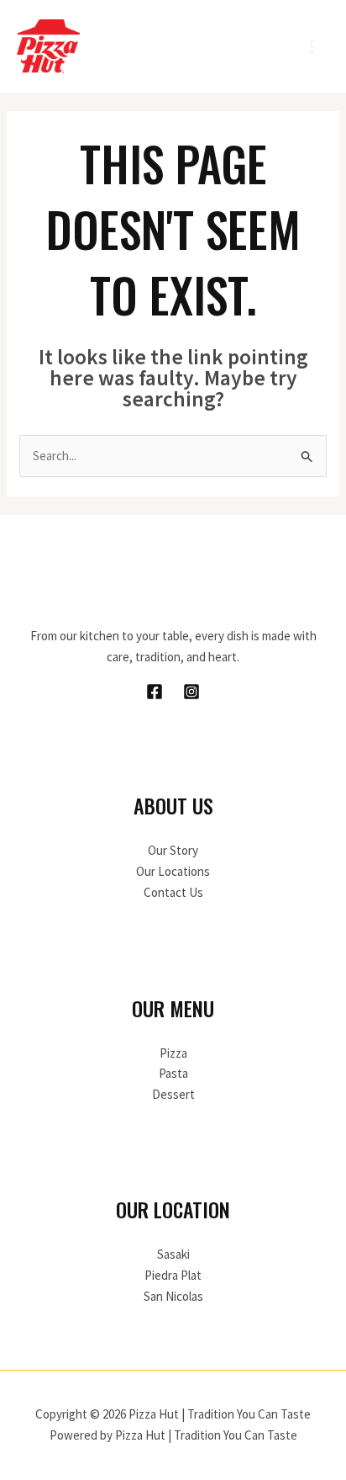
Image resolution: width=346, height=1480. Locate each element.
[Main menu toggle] (312, 47)
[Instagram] (191, 691)
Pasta (173, 1073)
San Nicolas (173, 1296)
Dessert (173, 1094)
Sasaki (173, 1254)
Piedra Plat (173, 1275)
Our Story (173, 850)
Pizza (173, 1053)
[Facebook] (154, 691)
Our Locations (173, 871)
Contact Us (173, 892)
